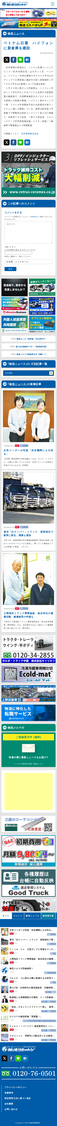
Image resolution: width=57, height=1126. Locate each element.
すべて (5, 916)
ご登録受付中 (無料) (28, 737)
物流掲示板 (48, 916)
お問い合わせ (11, 1109)
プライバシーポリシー (15, 1087)
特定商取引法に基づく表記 (18, 1098)
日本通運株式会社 (30, 133)
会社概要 (9, 1103)
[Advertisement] (27, 791)
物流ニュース (16, 33)
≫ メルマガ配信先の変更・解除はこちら (28, 764)
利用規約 (33, 216)
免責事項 (9, 1093)
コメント (18, 916)
